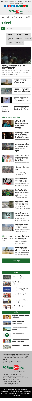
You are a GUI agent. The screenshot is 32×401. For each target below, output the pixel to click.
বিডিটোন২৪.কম (18, 392)
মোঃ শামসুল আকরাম (22, 355)
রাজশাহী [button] (18, 39)
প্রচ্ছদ (3, 17)
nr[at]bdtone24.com (14, 382)
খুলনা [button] (9, 39)
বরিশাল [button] (10, 35)
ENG (29, 12)
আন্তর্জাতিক (28, 17)
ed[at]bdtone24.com (14, 362)
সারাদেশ (21, 17)
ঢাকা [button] (26, 35)
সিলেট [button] (27, 39)
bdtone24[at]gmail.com (10, 384)
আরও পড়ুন (16, 260)
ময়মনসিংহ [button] (18, 43)
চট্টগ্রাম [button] (19, 35)
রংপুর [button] (9, 43)
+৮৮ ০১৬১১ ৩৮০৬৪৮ (13, 379)
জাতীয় (8, 17)
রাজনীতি (14, 17)
